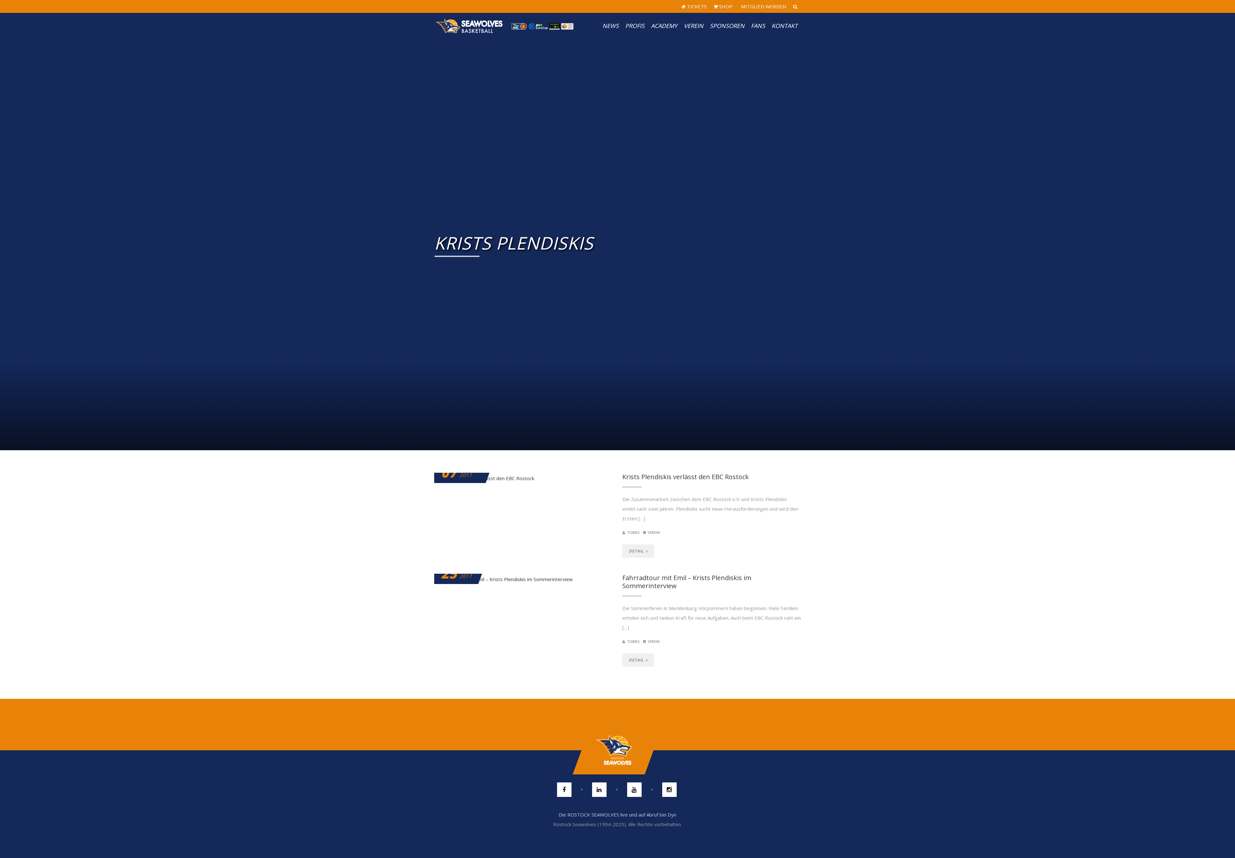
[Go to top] (617, 750)
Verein (693, 26)
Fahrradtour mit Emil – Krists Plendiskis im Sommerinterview (686, 581)
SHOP (725, 6)
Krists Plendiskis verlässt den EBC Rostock (685, 476)
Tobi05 (633, 532)
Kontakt (785, 26)
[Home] (469, 26)
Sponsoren (727, 26)
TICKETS (696, 6)
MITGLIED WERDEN (763, 6)
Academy (664, 26)
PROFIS (635, 26)
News (610, 26)
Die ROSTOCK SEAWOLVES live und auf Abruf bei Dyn (617, 814)
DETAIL (637, 551)
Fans (758, 26)
